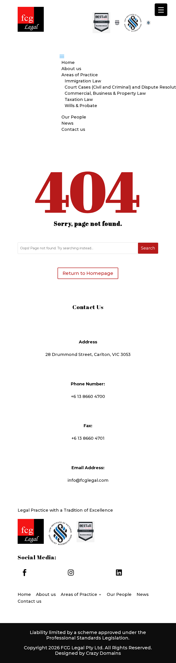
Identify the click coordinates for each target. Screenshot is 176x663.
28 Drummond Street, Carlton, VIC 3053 (88, 354)
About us (71, 68)
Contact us (73, 129)
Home (68, 62)
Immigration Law (83, 81)
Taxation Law (79, 99)
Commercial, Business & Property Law (105, 93)
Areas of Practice (79, 74)
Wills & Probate (81, 105)
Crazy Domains (103, 653)
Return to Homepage (88, 273)
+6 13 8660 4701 (88, 438)
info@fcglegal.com (88, 480)
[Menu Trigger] (161, 9)
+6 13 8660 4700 (88, 396)
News (67, 123)
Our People (73, 117)
